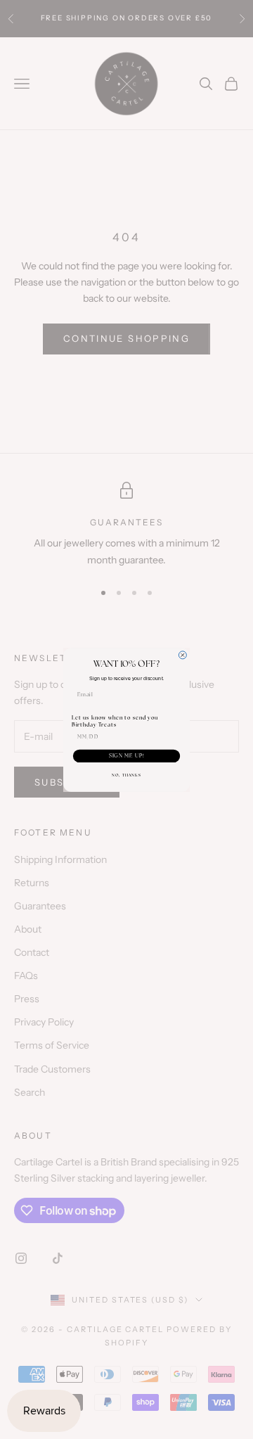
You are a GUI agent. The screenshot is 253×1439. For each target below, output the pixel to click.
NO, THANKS (126, 774)
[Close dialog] (182, 654)
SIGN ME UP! (127, 755)
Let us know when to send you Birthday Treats (115, 720)
